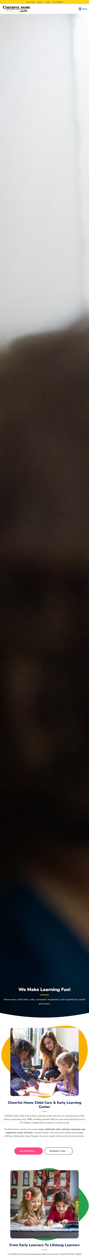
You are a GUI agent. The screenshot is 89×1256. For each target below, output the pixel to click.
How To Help (31, 2)
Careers (40, 2)
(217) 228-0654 (58, 2)
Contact (47, 2)
